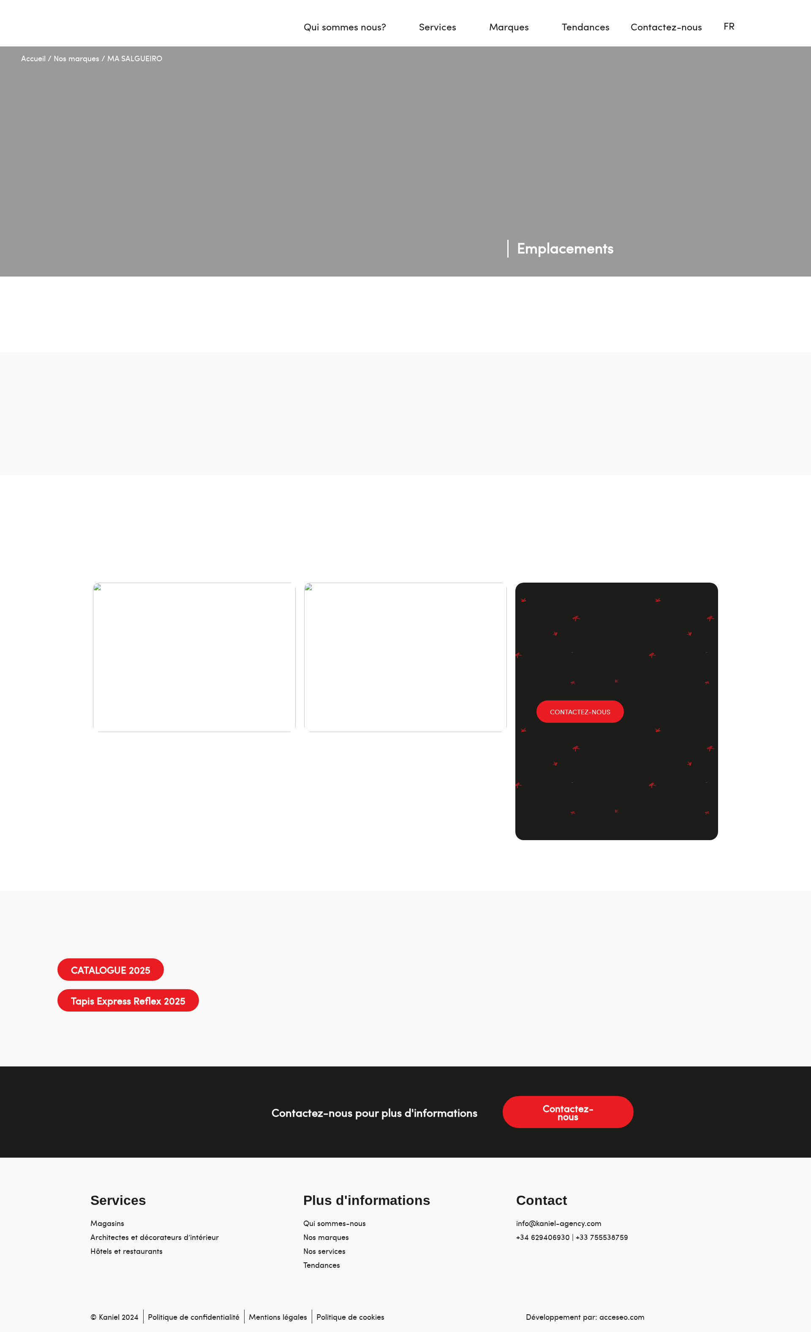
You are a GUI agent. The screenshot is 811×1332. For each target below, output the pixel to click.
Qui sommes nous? (345, 26)
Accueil (33, 58)
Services (437, 26)
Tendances (586, 26)
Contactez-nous (666, 26)
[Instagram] (527, 1273)
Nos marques (76, 58)
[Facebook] (602, 1273)
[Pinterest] (627, 1273)
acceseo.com (622, 1316)
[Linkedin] (552, 1273)
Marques (509, 26)
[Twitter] (577, 1273)
